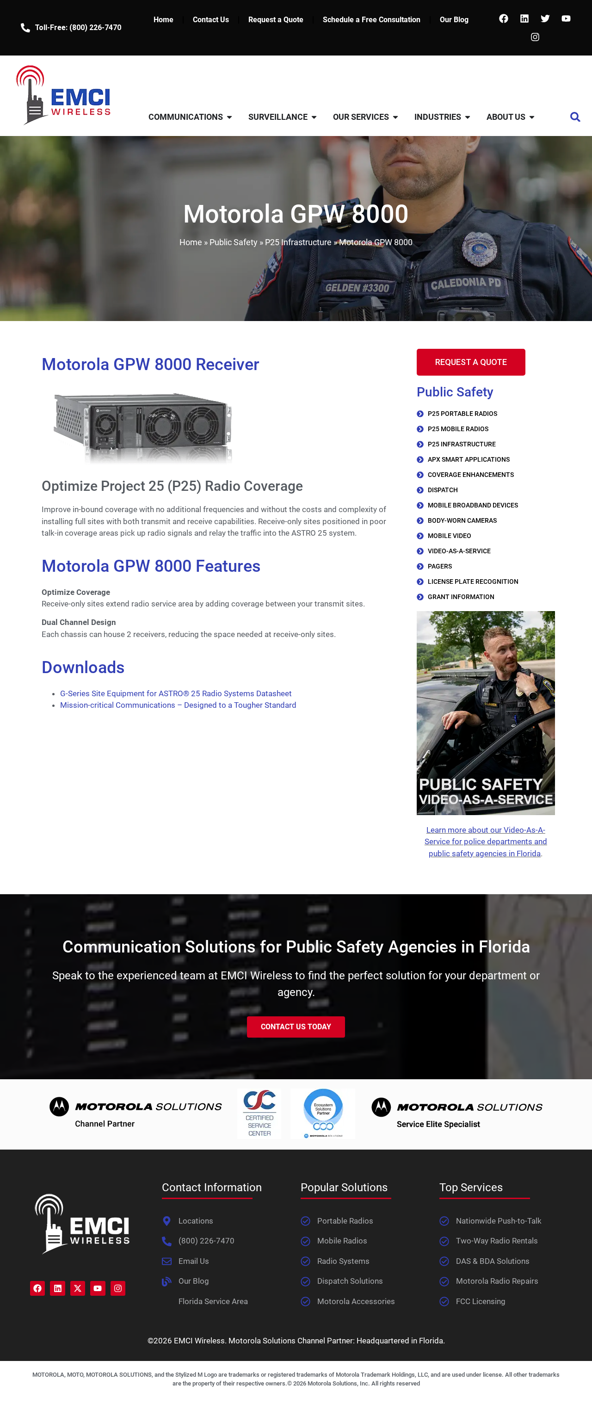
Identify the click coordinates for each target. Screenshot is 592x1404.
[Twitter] (545, 18)
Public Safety (234, 242)
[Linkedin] (524, 18)
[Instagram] (535, 37)
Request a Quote (275, 19)
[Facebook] (503, 18)
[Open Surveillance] (314, 117)
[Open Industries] (467, 117)
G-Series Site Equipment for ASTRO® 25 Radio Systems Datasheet (176, 693)
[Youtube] (566, 18)
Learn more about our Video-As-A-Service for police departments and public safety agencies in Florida (486, 841)
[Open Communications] (229, 117)
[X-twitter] (77, 1288)
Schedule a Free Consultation (371, 19)
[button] (575, 116)
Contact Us (211, 19)
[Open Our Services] (395, 117)
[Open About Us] (532, 117)
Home (163, 19)
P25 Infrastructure (298, 242)
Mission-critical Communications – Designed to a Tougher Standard (178, 705)
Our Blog (454, 19)
